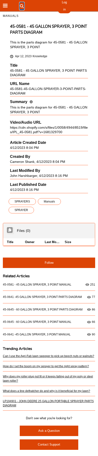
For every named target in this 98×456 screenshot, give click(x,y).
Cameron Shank (22, 162)
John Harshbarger (23, 176)
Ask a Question (49, 430)
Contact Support (49, 444)
